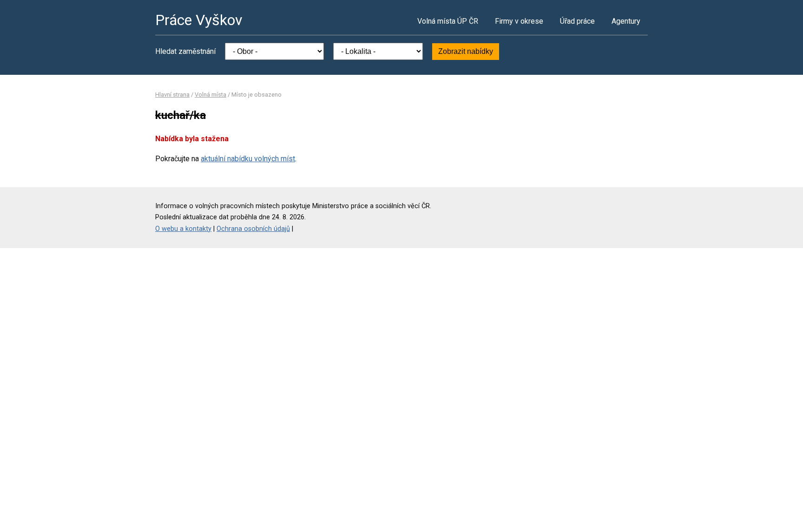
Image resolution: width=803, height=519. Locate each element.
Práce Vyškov (199, 20)
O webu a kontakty (183, 229)
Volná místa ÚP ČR (447, 21)
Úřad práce (577, 21)
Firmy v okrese (519, 21)
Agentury (626, 21)
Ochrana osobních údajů (253, 229)
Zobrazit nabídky (465, 51)
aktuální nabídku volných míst (248, 158)
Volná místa (210, 94)
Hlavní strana (172, 94)
